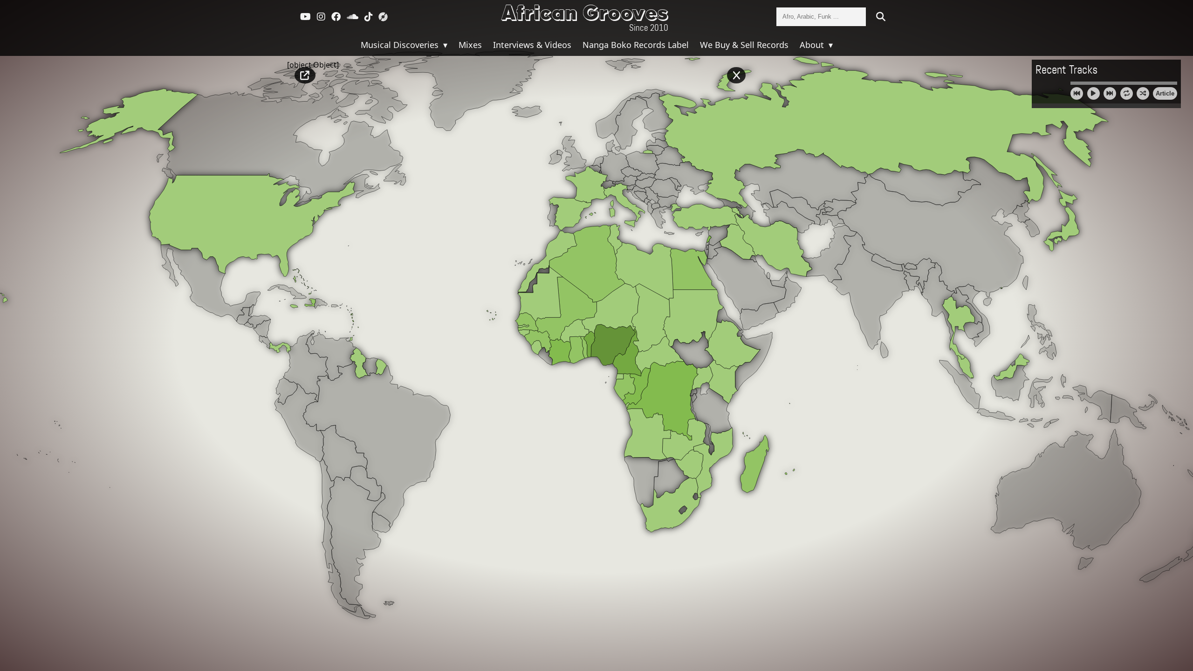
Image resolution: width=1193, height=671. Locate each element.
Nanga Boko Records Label (636, 44)
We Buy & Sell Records (744, 44)
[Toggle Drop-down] (444, 45)
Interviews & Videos (532, 44)
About (813, 44)
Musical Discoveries (401, 44)
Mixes (470, 44)
